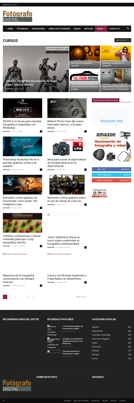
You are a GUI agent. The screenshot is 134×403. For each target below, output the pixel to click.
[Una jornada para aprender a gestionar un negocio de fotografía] (115, 53)
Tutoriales (22, 28)
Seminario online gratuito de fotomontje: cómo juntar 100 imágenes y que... (20, 201)
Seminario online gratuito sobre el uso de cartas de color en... (66, 199)
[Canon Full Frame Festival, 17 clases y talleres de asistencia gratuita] (84, 76)
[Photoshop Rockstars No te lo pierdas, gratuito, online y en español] (22, 146)
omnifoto (9, 89)
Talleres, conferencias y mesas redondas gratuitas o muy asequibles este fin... (22, 239)
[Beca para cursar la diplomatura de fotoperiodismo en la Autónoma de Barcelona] (67, 146)
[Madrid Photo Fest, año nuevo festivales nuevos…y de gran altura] (67, 108)
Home (10, 28)
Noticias (88, 28)
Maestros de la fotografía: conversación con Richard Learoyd (18, 279)
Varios (100, 28)
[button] (128, 29)
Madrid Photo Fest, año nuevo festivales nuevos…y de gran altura (65, 124)
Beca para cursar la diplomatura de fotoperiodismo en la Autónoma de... (66, 163)
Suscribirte (124, 180)
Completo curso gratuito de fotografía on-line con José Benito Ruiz (73, 341)
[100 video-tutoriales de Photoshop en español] (53, 354)
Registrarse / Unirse (10, 4)
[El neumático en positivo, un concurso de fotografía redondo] (84, 53)
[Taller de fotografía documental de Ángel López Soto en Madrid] (36, 74)
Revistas (105, 400)
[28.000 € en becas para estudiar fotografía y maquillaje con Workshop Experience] (22, 108)
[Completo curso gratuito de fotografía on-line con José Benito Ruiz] (53, 343)
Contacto (114, 28)
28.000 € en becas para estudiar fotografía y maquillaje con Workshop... (22, 124)
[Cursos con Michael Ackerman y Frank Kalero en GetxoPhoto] (67, 262)
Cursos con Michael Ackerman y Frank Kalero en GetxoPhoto (66, 277)
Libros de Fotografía (59, 28)
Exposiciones (38, 28)
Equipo (77, 28)
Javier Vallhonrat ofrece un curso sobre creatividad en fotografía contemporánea (63, 240)
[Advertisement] (83, 16)
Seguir (126, 175)
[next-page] (32, 297)
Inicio (5, 36)
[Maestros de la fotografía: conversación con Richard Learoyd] (22, 262)
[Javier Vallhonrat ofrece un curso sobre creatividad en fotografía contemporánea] (67, 223)
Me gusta (125, 169)
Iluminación (95, 400)
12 (27, 297)
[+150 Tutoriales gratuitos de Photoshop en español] (52, 333)
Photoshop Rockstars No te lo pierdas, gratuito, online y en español (21, 163)
